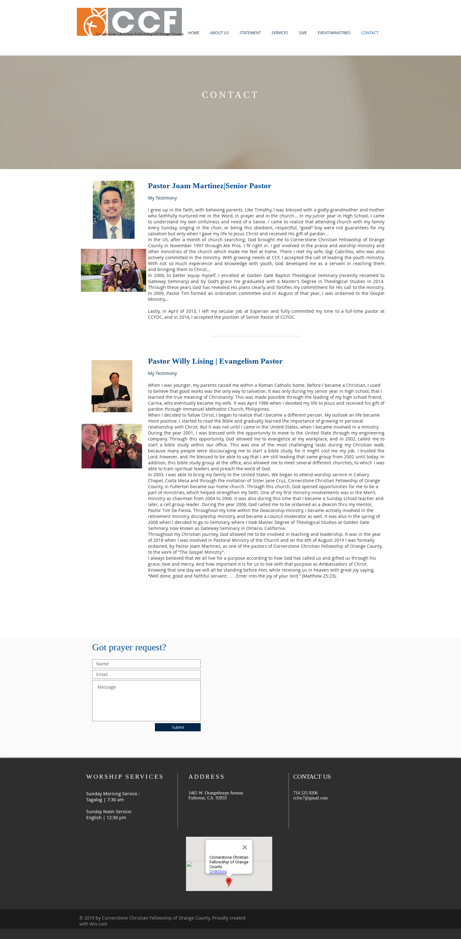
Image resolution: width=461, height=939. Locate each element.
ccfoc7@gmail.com (310, 798)
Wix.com (98, 924)
